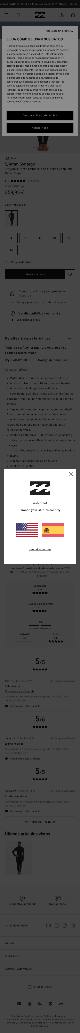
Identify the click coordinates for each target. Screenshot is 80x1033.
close (71, 474)
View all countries (40, 549)
